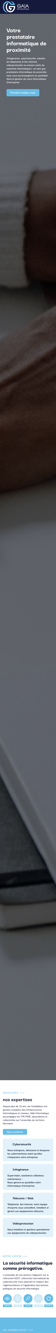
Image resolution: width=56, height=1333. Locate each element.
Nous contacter (15, 1132)
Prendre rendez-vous (22, 92)
